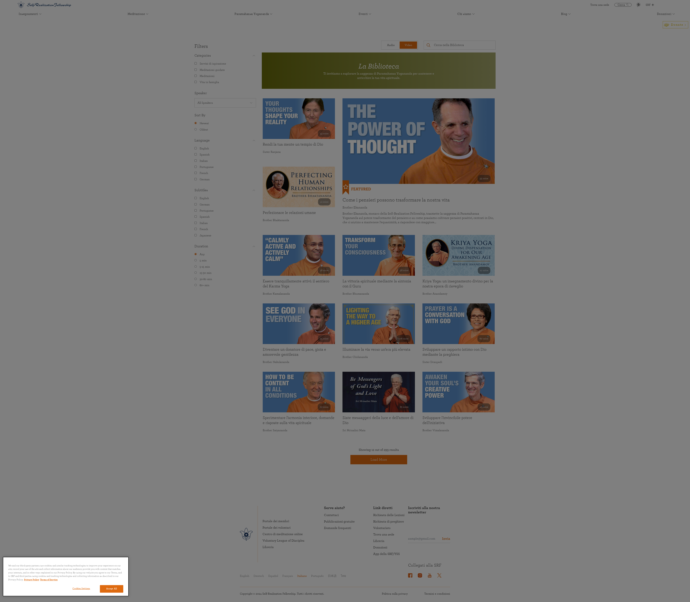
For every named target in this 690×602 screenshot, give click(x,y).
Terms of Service (49, 580)
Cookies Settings (81, 588)
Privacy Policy (31, 580)
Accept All (111, 589)
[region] (66, 576)
